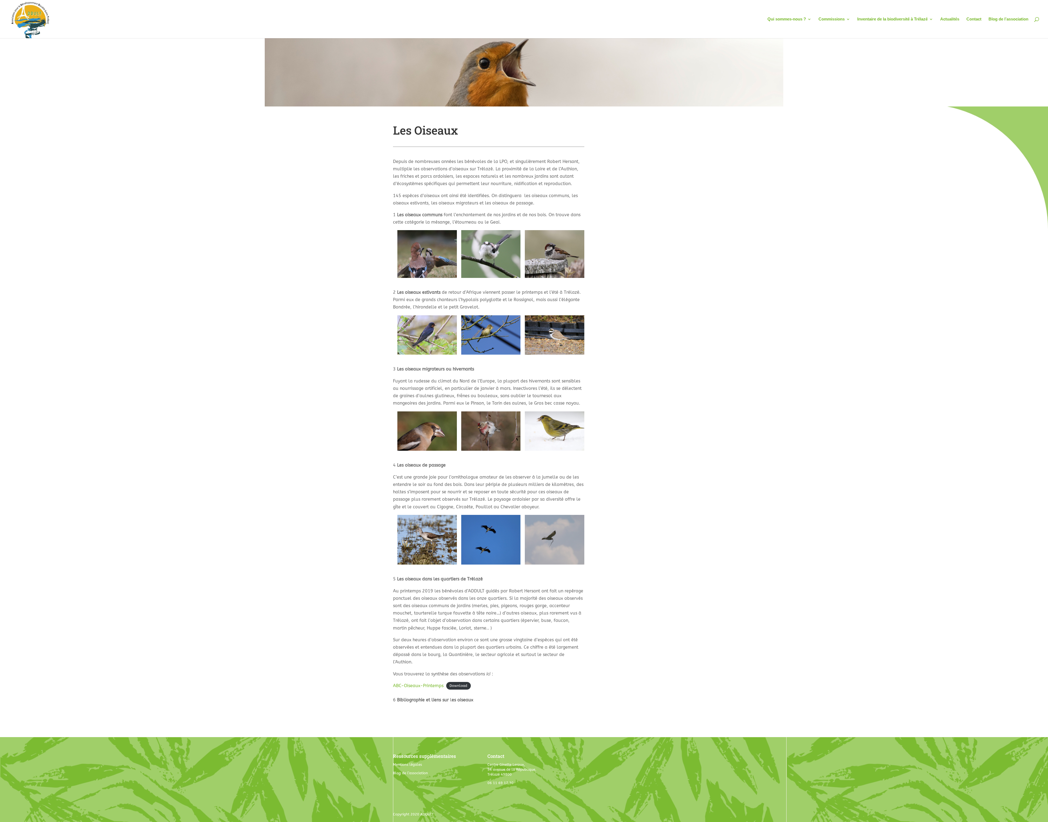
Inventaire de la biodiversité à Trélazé (892, 19)
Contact (973, 19)
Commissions (831, 19)
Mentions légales (407, 764)
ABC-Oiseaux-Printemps (418, 685)
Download (458, 686)
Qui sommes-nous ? (786, 19)
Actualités (949, 19)
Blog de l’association (1008, 19)
